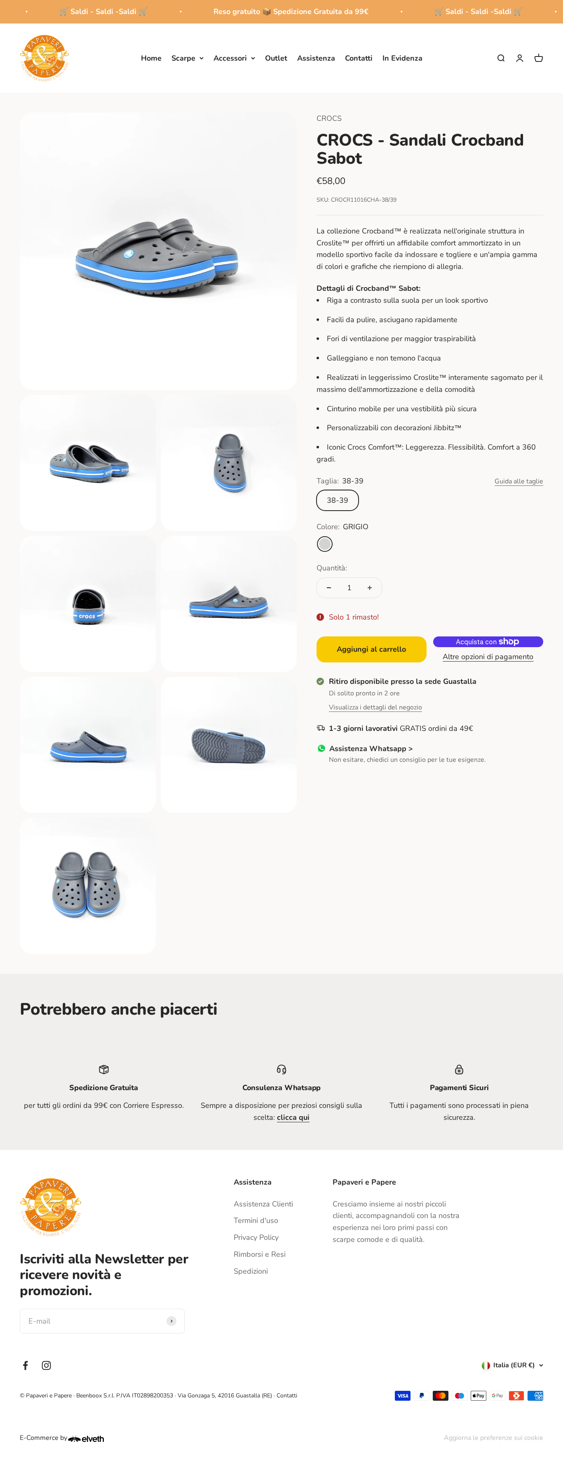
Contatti (359, 58)
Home (151, 58)
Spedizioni (251, 1271)
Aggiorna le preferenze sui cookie (493, 1437)
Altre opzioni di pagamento (488, 656)
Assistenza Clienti (263, 1204)
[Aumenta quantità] (370, 588)
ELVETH (97, 1438)
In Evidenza (402, 58)
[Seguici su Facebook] (25, 1365)
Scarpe (183, 58)
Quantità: (332, 568)
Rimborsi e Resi (260, 1254)
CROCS (329, 118)
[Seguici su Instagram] (46, 1365)
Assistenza (316, 58)
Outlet (276, 58)
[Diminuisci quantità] (329, 588)
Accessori (230, 58)
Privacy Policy (256, 1237)
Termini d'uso (256, 1220)
